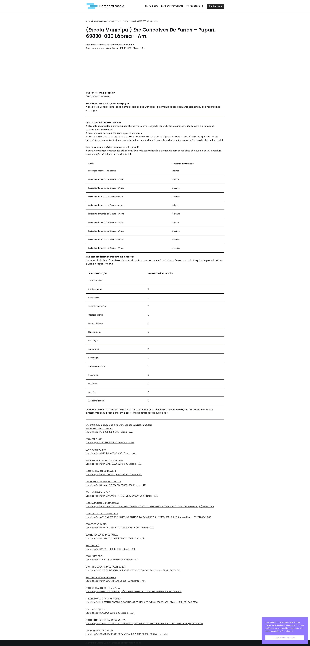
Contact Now (215, 6)
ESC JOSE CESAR (94, 439)
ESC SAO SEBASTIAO (96, 449)
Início (88, 21)
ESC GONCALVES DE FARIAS (99, 428)
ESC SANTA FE (92, 545)
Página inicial (151, 6)
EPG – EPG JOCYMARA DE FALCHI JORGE (105, 566)
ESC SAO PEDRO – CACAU (98, 492)
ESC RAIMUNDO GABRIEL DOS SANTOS (104, 460)
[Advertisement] (155, 70)
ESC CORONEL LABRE (96, 524)
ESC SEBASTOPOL (94, 556)
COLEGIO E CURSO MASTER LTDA (102, 513)
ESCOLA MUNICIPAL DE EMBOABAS (102, 503)
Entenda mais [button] (287, 631)
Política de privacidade (172, 6)
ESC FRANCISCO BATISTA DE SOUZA (103, 481)
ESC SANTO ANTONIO (96, 609)
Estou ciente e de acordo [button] (285, 638)
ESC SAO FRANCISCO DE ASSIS (101, 471)
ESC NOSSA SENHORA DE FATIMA (102, 534)
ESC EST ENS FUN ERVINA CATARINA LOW (105, 620)
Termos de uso (193, 6)
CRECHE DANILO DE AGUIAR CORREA (103, 598)
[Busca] (202, 6)
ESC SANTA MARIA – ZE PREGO (101, 577)
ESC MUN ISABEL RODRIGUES (99, 630)
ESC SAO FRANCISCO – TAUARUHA (103, 588)
